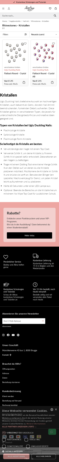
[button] (29, 426)
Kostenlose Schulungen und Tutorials (31, 2)
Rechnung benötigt (10, 405)
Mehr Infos (29, 235)
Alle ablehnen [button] (43, 456)
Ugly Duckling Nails (12, 70)
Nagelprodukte (14, 21)
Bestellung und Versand (11, 400)
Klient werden (8, 396)
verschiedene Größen (12, 67)
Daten (4, 377)
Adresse (5, 373)
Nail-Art (26, 21)
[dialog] (29, 434)
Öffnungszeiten (8, 368)
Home (4, 21)
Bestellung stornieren (11, 382)
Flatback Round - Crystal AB (43, 75)
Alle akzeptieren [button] (16, 456)
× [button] (56, 409)
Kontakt (5, 354)
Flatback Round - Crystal (15, 73)
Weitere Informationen (35, 423)
